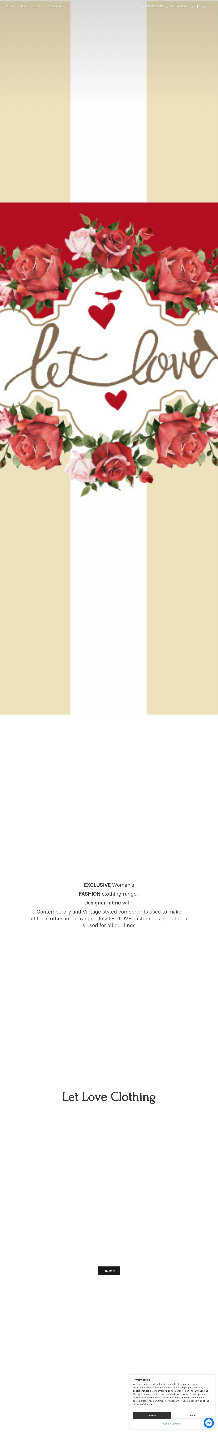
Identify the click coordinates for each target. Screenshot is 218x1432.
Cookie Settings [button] (172, 1423)
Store (10, 6)
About (23, 6)
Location (38, 6)
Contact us (55, 6)
